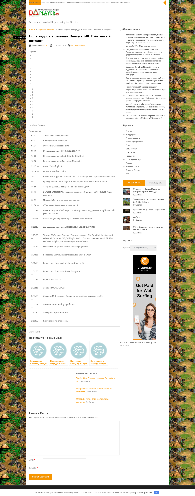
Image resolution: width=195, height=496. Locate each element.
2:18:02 (34, 321)
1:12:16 (34, 227)
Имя (32, 460)
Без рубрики (131, 135)
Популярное (134, 183)
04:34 (33, 146)
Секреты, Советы (133, 170)
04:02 (33, 140)
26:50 (33, 171)
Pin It (15, 45)
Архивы (126, 248)
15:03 (33, 156)
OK (156, 492)
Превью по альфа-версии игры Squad (149, 210)
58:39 (33, 200)
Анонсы (129, 131)
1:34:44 (34, 255)
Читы (128, 174)
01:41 (33, 135)
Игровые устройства (134, 142)
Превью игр (130, 156)
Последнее (155, 183)
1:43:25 (34, 263)
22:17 (33, 166)
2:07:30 (34, 296)
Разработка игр (132, 167)
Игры (128, 145)
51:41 (33, 192)
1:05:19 (34, 210)
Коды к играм (131, 149)
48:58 (33, 187)
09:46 (33, 151)
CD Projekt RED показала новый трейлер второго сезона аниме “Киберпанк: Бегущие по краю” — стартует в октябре (145, 98)
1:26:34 (34, 246)
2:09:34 (34, 304)
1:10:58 (34, 218)
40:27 (33, 181)
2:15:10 (34, 312)
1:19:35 (34, 235)
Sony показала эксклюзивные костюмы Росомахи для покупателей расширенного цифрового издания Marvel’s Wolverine (144, 52)
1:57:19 (34, 279)
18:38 (33, 161)
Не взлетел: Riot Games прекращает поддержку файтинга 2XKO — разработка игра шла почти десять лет (145, 89)
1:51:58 (34, 271)
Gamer (45, 45)
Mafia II (136, 217)
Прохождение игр (133, 159)
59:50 (33, 205)
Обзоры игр (130, 152)
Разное (129, 163)
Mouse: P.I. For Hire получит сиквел (141, 46)
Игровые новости (46, 29)
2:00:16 (34, 288)
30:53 (33, 176)
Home (32, 29)
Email (33, 468)
